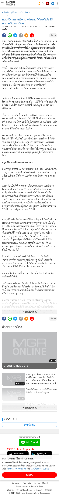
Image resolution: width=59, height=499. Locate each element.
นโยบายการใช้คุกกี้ (40, 483)
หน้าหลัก (5, 12)
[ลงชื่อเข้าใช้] (52, 3)
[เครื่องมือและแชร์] (57, 3)
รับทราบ (29, 475)
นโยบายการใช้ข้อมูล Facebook (19, 490)
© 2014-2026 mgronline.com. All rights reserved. (29, 493)
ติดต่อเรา (48, 490)
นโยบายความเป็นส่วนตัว (21, 483)
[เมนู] (2, 3)
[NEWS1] (47, 3)
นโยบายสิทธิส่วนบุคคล (40, 468)
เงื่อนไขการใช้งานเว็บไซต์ (16, 468)
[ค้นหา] (43, 3)
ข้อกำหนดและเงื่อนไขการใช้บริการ (29, 486)
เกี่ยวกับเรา (38, 490)
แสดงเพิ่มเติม (30, 312)
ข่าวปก (27, 12)
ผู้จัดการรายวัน (17, 12)
